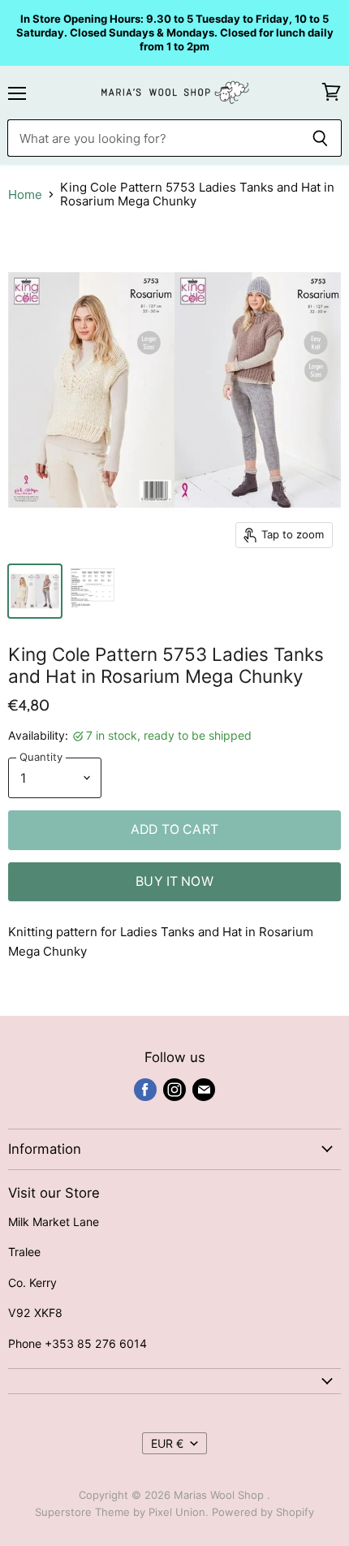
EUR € (167, 1443)
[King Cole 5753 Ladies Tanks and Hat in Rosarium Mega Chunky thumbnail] (35, 591)
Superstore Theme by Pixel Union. (122, 1511)
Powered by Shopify (263, 1511)
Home (25, 194)
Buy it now (174, 881)
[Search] (320, 138)
